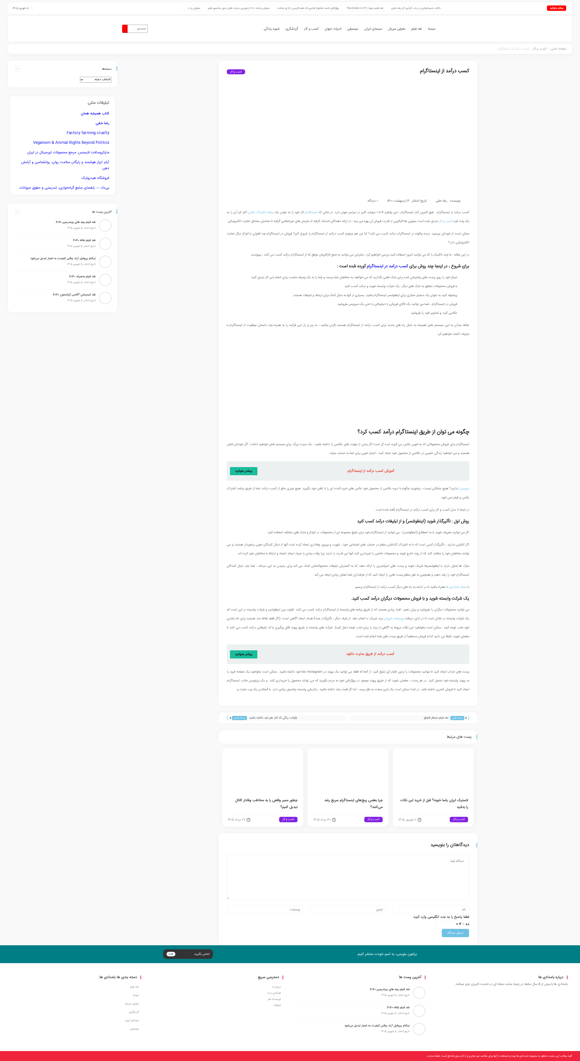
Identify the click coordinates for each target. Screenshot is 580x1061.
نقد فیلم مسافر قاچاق (436, 717)
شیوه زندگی (272, 29)
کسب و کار (311, 29)
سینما (431, 29)
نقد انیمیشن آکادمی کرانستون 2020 (74, 294)
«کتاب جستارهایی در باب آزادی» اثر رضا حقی (465, 8)
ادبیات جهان (333, 29)
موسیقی (352, 29)
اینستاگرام (311, 212)
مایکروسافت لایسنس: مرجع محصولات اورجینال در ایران (68, 153)
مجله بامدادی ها (456, 587)
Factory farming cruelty (88, 133)
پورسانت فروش (393, 618)
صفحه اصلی (558, 49)
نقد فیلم (416, 29)
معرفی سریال (397, 29)
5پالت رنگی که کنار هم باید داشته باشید (273, 717)
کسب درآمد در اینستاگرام (387, 266)
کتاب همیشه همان (95, 114)
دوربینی (464, 488)
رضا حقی (441, 201)
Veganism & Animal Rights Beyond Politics (71, 143)
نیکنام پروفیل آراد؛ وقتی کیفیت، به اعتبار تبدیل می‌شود (63, 258)
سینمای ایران (373, 29)
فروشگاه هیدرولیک (95, 178)
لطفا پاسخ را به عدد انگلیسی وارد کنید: (441, 917)
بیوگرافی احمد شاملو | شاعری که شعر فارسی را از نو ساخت (357, 8)
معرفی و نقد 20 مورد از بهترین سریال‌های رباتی (223, 8)
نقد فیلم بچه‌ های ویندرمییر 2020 (76, 222)
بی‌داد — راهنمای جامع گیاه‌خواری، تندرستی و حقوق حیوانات (64, 188)
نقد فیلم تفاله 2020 (84, 240)
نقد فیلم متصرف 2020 (82, 276)
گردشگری (291, 29)
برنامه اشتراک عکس (260, 212)
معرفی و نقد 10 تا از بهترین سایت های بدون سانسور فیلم (288, 8)
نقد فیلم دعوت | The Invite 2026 (414, 8)
